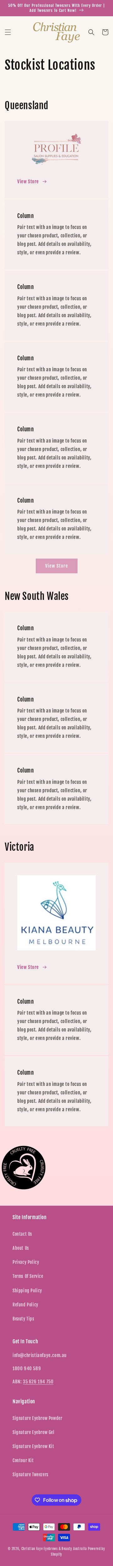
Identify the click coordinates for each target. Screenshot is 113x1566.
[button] (8, 32)
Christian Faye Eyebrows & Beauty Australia (54, 1549)
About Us (21, 1248)
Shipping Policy (27, 1290)
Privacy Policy (26, 1262)
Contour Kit (23, 1460)
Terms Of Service (28, 1276)
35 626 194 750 (38, 1382)
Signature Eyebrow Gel (34, 1432)
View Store (28, 182)
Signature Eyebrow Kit (33, 1446)
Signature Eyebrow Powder (37, 1418)
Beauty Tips (24, 1318)
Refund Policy (25, 1304)
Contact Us (22, 1234)
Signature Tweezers (31, 1474)
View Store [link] (56, 566)
